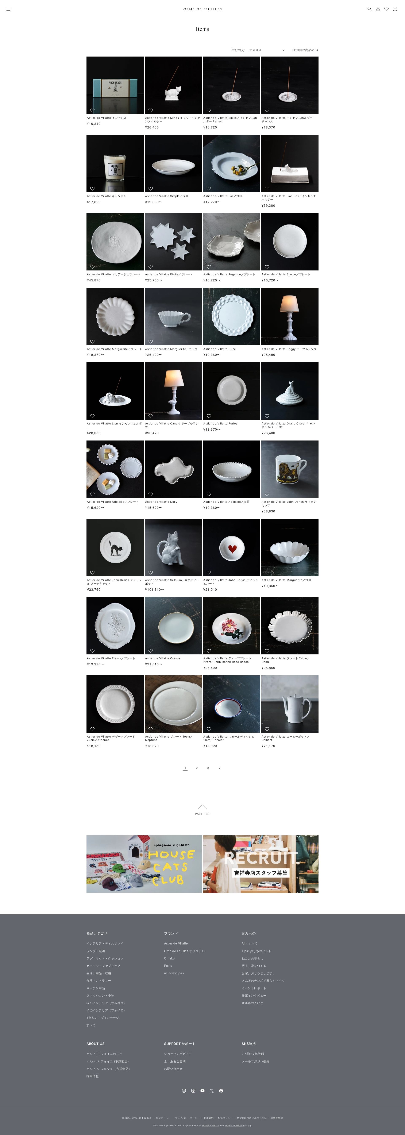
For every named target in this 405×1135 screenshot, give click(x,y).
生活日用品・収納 (98, 973)
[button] (8, 9)
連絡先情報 (277, 1117)
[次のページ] (219, 767)
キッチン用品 (95, 988)
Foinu (168, 965)
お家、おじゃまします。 (259, 973)
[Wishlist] (386, 9)
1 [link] (185, 767)
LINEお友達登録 (253, 1053)
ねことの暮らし (252, 958)
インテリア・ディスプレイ (104, 943)
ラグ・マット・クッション (104, 958)
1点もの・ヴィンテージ (102, 1017)
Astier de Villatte (176, 943)
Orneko (169, 958)
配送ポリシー (225, 1117)
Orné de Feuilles (141, 1117)
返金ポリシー (163, 1117)
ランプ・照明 (95, 951)
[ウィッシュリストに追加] (93, 110)
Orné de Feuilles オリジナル (184, 951)
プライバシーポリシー (187, 1117)
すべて (91, 1025)
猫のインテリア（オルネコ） (106, 1003)
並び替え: (238, 50)
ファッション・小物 (100, 995)
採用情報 (92, 1076)
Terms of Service (234, 1125)
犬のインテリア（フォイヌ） (106, 1010)
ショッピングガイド (178, 1053)
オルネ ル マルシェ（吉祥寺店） (109, 1068)
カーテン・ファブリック (103, 965)
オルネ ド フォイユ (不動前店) (107, 1061)
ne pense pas (174, 973)
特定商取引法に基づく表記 (251, 1117)
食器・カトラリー (98, 980)
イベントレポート (254, 988)
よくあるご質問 (175, 1061)
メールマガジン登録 (255, 1061)
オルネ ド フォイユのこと (104, 1053)
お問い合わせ (173, 1068)
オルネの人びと (252, 1003)
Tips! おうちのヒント (256, 951)
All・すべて (250, 943)
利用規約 (209, 1117)
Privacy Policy (210, 1125)
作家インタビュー (254, 995)
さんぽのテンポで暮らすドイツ (263, 980)
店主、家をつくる (254, 965)
